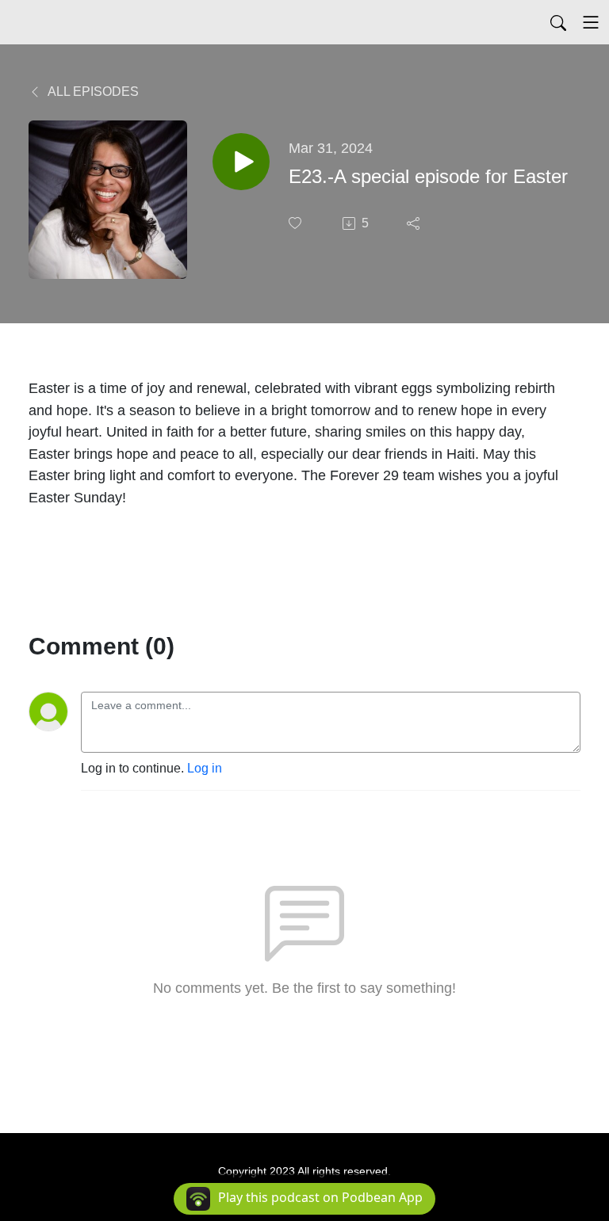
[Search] (558, 22)
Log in (204, 768)
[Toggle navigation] (591, 22)
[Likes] (296, 223)
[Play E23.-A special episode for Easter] (241, 161)
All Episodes (92, 91)
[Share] (414, 223)
